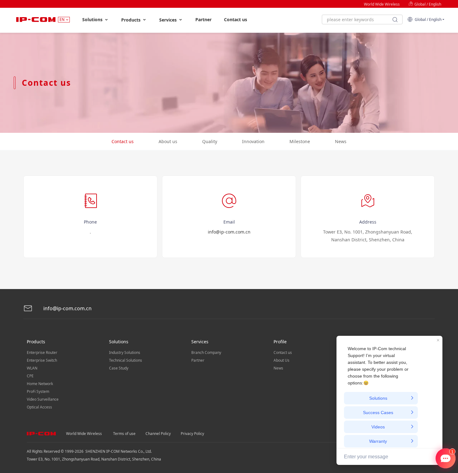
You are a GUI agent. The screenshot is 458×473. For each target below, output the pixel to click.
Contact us (235, 19)
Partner (203, 19)
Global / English (427, 4)
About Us (281, 360)
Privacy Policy (192, 433)
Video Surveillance (43, 399)
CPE (30, 376)
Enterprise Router (42, 352)
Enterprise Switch (42, 360)
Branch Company (206, 352)
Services (168, 20)
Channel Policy (158, 433)
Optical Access (39, 407)
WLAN (32, 368)
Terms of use (124, 433)
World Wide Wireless (382, 4)
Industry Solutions (124, 352)
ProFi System (38, 391)
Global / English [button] (427, 19)
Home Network (40, 383)
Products (131, 20)
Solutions (93, 19)
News (278, 368)
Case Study (118, 368)
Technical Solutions (125, 360)
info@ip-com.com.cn (229, 232)
